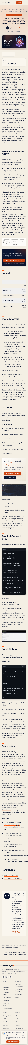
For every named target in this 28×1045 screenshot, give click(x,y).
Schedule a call (10, 477)
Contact (18, 1025)
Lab (4, 985)
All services (6, 1028)
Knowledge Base (7, 1008)
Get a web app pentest (13, 260)
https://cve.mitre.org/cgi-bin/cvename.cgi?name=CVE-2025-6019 (15, 827)
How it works (19, 994)
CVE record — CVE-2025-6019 (13, 879)
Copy (23, 549)
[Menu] (24, 2)
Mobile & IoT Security (6, 1004)
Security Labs (6, 9)
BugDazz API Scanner (19, 990)
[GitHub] (10, 977)
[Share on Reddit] (11, 63)
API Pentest (6, 1019)
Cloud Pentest (6, 1022)
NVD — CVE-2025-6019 (11, 876)
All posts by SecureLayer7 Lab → (17, 932)
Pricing (18, 997)
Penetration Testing (6, 993)
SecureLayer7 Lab (16, 28)
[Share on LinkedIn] (8, 63)
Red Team (5, 1025)
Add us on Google (12, 1041)
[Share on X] (4, 63)
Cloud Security (7, 997)
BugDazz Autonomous (19, 985)
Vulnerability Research (18, 9)
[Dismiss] (25, 1032)
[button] (8, 54)
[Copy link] (15, 63)
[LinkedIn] (3, 977)
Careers (18, 1022)
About (17, 1016)
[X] (6, 977)
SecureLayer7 (20, 1028)
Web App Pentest (7, 1016)
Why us (18, 1019)
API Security (6, 1000)
